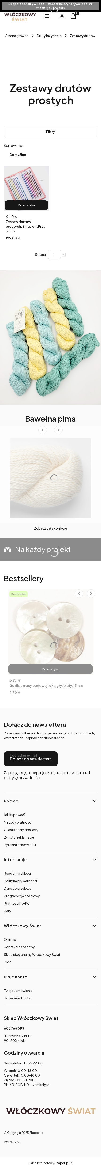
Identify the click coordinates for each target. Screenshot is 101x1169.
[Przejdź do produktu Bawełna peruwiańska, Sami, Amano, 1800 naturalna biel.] (50, 478)
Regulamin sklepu (17, 873)
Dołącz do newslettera (31, 758)
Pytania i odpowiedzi (20, 845)
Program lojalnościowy (22, 896)
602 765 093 (14, 1028)
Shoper (34, 1133)
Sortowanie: (13, 145)
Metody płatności (18, 822)
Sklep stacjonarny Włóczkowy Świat (32, 954)
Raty (7, 911)
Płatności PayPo (17, 903)
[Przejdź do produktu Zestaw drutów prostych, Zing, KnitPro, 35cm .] (26, 188)
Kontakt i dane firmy (19, 947)
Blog (8, 962)
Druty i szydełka (49, 36)
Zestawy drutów (83, 36)
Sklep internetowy (49, 1163)
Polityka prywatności (20, 881)
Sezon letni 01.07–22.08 (23, 1063)
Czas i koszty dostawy (21, 830)
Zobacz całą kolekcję (50, 528)
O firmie (10, 939)
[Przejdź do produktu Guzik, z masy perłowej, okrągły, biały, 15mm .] (50, 632)
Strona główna (16, 36)
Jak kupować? (15, 815)
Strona (40, 254)
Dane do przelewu (17, 888)
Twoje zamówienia (18, 990)
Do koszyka (26, 205)
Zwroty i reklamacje (19, 837)
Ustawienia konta (17, 998)
